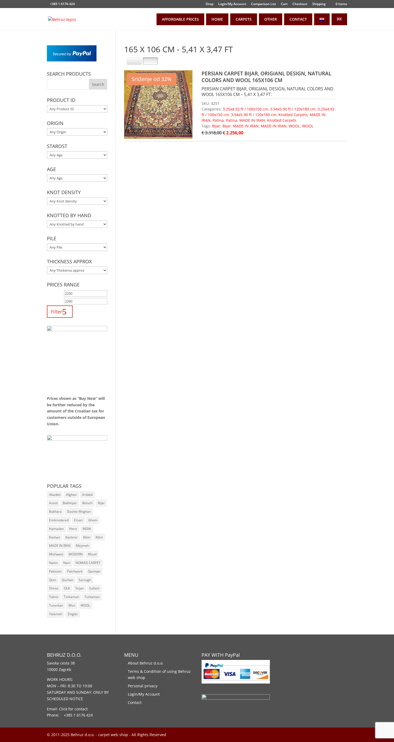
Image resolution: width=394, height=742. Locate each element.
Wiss (71, 605)
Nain (66, 562)
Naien (53, 562)
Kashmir (71, 537)
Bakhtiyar (70, 503)
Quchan (67, 580)
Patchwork (75, 571)
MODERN (76, 554)
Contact (135, 702)
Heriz (73, 528)
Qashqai (94, 571)
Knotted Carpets (293, 114)
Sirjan (79, 588)
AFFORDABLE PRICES (180, 19)
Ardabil (87, 494)
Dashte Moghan (79, 511)
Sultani (94, 588)
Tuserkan (56, 605)
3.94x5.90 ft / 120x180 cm (292, 109)
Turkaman (92, 597)
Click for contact (73, 708)
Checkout (299, 4)
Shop (209, 4)
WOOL (294, 125)
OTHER (270, 19)
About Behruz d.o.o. (145, 663)
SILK (67, 588)
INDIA (87, 528)
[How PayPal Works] (71, 59)
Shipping (319, 4)
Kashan (54, 537)
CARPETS (244, 19)
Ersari (78, 520)
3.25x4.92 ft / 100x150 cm (245, 109)
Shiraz (53, 588)
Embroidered (59, 520)
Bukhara (55, 511)
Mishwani (56, 554)
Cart (284, 4)
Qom (52, 580)
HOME (217, 19)
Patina (218, 120)
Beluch (87, 503)
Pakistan (55, 571)
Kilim (86, 537)
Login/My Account (232, 4)
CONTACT (298, 19)
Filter (56, 311)
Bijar (216, 125)
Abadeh (55, 494)
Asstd (53, 503)
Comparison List (263, 4)
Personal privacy (142, 685)
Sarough (85, 580)
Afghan (71, 494)
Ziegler (73, 614)
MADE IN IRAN (252, 120)
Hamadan (56, 528)
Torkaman (71, 597)
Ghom (92, 520)
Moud (92, 554)
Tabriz (53, 597)
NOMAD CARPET (88, 562)
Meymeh (82, 545)
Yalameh (55, 614)
